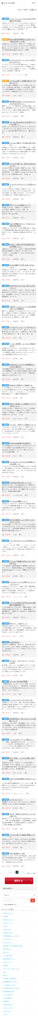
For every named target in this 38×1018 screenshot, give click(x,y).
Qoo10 (5, 926)
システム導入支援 (8, 995)
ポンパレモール (7, 942)
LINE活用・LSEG (7, 932)
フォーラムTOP (9, 3)
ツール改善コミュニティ (9, 985)
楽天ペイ (5, 975)
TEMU (4, 972)
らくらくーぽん (7, 939)
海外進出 (5, 965)
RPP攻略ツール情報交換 (9, 978)
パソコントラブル (8, 1008)
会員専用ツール (7, 949)
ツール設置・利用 (8, 955)
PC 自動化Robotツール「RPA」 (11, 988)
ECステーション (7, 962)
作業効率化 (6, 1001)
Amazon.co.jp (7, 929)
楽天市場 (5, 916)
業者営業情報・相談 (8, 991)
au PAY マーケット (8, 923)
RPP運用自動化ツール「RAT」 (11, 936)
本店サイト (6, 952)
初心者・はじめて (8, 913)
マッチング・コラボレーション (11, 968)
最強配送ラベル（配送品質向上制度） (13, 946)
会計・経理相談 (7, 998)
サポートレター (7, 1011)
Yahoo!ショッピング (8, 919)
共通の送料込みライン (9, 959)
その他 (5, 1014)
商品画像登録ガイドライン (10, 981)
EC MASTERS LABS (8, 1004)
